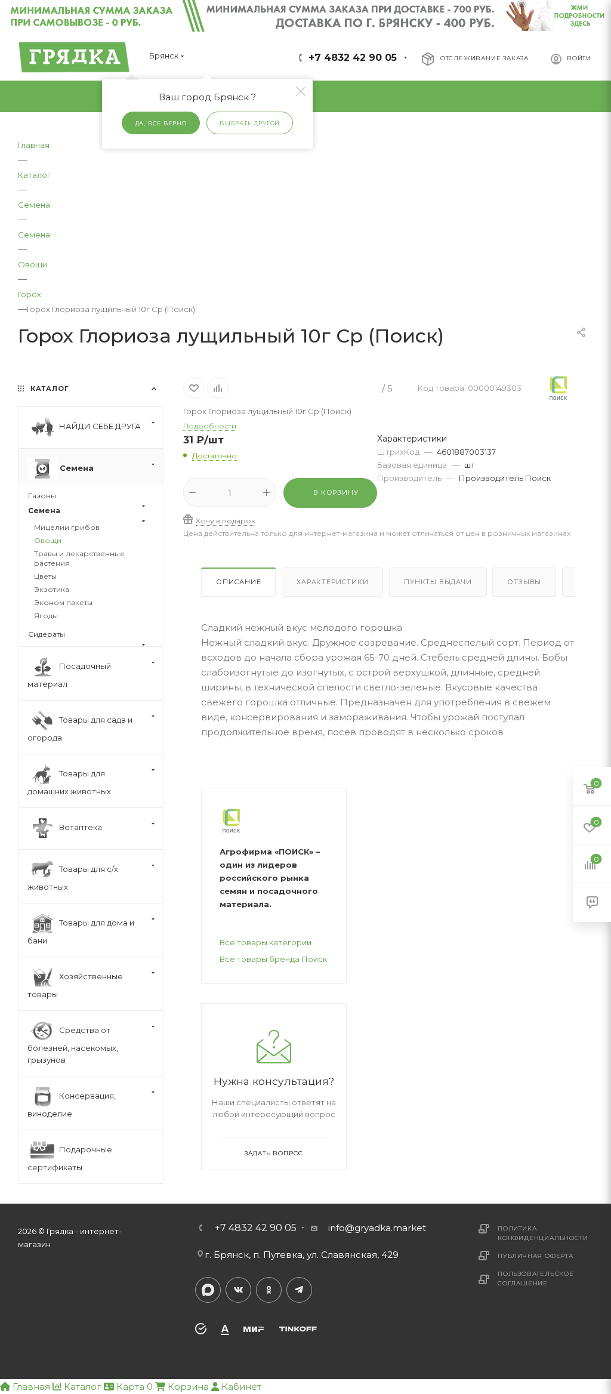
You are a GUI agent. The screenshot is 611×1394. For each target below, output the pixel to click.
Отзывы (524, 582)
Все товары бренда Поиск (273, 959)
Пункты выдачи (437, 582)
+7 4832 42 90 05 (352, 57)
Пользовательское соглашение (536, 1278)
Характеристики (332, 582)
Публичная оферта (535, 1256)
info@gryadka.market (377, 1227)
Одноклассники (269, 1290)
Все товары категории (265, 942)
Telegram (299, 1290)
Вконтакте (238, 1290)
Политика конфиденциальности (543, 1233)
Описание (238, 582)
